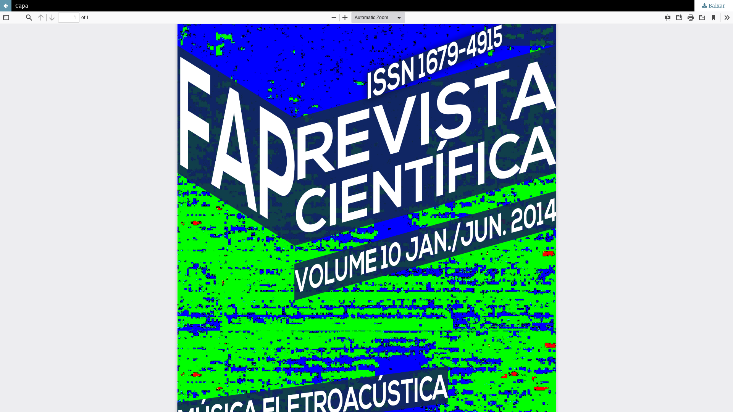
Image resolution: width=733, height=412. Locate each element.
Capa (21, 5)
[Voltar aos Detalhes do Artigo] (5, 5)
